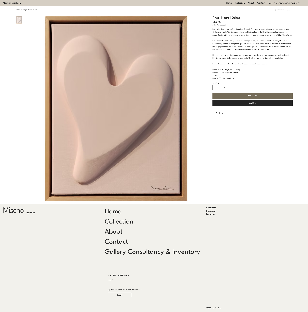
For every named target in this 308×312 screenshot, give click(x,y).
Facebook (211, 214)
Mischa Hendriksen (12, 3)
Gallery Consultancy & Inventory (152, 252)
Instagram (211, 211)
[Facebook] (216, 113)
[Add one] (224, 87)
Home (113, 211)
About (113, 232)
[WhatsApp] (213, 113)
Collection (119, 221)
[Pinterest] (219, 113)
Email (110, 280)
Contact (116, 242)
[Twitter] (222, 113)
